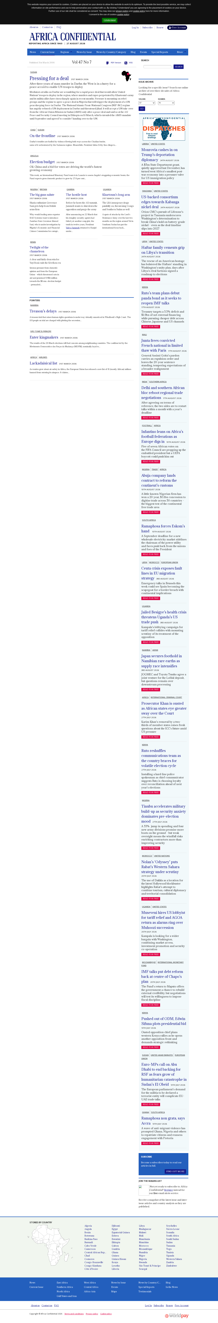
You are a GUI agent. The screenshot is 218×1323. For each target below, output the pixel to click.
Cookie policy (106, 1313)
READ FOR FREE (151, 183)
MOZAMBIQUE (149, 962)
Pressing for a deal (49, 78)
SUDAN (33, 72)
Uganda (170, 1255)
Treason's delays (43, 311)
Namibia (143, 1252)
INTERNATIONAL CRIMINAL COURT (166, 697)
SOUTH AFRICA (149, 520)
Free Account (179, 27)
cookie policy (139, 11)
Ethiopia (116, 1242)
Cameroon (90, 1249)
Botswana (89, 1235)
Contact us (47, 27)
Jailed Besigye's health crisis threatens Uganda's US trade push (163, 617)
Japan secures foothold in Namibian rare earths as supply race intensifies (161, 661)
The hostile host (76, 195)
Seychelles (171, 1225)
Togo (169, 1249)
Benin (87, 1232)
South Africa (172, 1235)
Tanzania (170, 1245)
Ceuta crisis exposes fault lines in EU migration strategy (161, 573)
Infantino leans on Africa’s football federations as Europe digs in (162, 436)
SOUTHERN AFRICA (158, 382)
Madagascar (145, 1229)
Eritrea (115, 1235)
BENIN (33, 242)
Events (143, 52)
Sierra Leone (173, 1229)
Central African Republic (96, 1252)
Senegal (143, 1269)
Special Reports (159, 52)
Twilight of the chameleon (39, 249)
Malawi (142, 1232)
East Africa (62, 1282)
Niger (142, 1255)
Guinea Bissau (119, 1259)
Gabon (115, 1245)
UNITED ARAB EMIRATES (162, 1055)
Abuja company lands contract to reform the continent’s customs (159, 480)
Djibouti (116, 1225)
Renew (160, 27)
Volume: (142, 99)
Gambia (116, 1249)
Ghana (115, 1252)
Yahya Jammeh (73, 227)
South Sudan (172, 1239)
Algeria (88, 1225)
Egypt (115, 1229)
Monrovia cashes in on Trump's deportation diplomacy (159, 154)
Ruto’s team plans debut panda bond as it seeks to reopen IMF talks (161, 298)
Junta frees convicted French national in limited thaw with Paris (162, 345)
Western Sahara (174, 1259)
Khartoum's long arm (116, 195)
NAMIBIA (34, 305)
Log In (135, 27)
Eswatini (116, 1239)
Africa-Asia (89, 1291)
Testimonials (144, 1291)
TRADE (155, 469)
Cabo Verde (90, 1245)
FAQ (59, 27)
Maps (114, 1291)
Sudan (169, 1242)
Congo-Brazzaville (93, 1262)
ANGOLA (34, 156)
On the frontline (42, 135)
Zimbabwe (171, 1265)
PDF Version (116, 62)
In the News (172, 1287)
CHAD (33, 130)
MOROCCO (154, 562)
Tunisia (170, 1252)
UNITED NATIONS (162, 856)
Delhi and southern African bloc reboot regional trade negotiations (163, 392)
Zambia (170, 1262)
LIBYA (144, 241)
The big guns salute (42, 195)
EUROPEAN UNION (169, 562)
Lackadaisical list (43, 363)
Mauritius (144, 1242)
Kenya (115, 1262)
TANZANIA (147, 191)
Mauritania (144, 1239)
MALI (144, 334)
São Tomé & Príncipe (150, 1265)
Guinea (115, 1255)
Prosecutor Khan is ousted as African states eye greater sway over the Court (164, 708)
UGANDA (107, 189)
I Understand (110, 20)
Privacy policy (92, 1313)
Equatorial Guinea (121, 1232)
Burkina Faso (91, 1239)
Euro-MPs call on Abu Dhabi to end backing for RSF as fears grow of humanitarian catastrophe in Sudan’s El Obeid (164, 1074)
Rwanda (143, 1262)
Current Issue (47, 52)
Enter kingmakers (44, 337)
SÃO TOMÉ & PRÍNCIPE (40, 331)
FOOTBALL (147, 425)
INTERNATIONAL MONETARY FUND (162, 964)
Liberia (115, 1269)
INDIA (144, 382)
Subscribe (147, 27)
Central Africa (91, 1287)
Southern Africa (65, 1287)
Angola (88, 1229)
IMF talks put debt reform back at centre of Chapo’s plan (162, 976)
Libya (142, 1225)
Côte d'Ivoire (91, 1269)
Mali (141, 1235)
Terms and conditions (74, 1313)
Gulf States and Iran (67, 1296)
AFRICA (33, 357)
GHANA (145, 1112)
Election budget (42, 162)
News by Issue (84, 52)
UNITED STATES (158, 144)
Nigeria (143, 1259)
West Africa (90, 1282)
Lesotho (116, 1265)
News (33, 52)
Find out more (175, 1171)
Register (168, 1189)
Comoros (89, 1259)
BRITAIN (43, 189)
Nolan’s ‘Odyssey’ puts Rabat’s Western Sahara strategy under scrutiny (160, 867)
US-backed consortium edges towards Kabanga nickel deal (160, 202)
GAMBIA (70, 189)
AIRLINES (43, 357)
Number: (161, 99)
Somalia (170, 1232)
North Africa (63, 1291)
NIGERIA (34, 189)
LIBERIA (145, 144)
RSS (131, 62)
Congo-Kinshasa (92, 1265)
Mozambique (145, 1249)
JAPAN (155, 650)
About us (33, 27)
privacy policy (122, 11)
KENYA (145, 287)
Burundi (88, 1242)
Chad (87, 1255)
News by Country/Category (111, 52)
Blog (133, 52)
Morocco (144, 1245)
